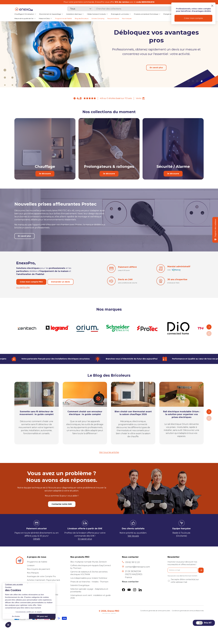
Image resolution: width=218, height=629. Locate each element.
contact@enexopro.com (137, 567)
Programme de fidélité (37, 562)
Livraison (31, 565)
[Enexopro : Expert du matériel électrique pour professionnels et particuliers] (23, 9)
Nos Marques (33, 573)
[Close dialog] (212, 6)
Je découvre (45, 173)
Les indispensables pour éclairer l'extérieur (88, 578)
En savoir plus (24, 236)
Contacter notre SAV (62, 504)
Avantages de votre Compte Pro (41, 576)
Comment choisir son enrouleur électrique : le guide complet (84, 413)
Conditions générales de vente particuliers (155, 611)
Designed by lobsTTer (109, 613)
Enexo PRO (113, 611)
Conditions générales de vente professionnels (188, 611)
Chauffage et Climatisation (24, 14)
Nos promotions (113, 18)
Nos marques (126, 18)
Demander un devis (60, 282)
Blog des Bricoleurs (81, 18)
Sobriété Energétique (79, 585)
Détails (36, 539)
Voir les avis (133, 536)
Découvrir (176, 58)
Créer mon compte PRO (31, 282)
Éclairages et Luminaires (120, 14)
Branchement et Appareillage (50, 14)
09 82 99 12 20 (132, 562)
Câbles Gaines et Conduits (96, 14)
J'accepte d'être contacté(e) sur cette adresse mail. (185, 580)
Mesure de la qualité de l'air (24, 18)
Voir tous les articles (109, 452)
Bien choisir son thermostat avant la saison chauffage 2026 (133, 413)
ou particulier (23, 287)
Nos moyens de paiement (38, 569)
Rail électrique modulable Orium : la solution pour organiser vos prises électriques (181, 414)
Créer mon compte (193, 18)
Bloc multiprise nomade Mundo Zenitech (88, 562)
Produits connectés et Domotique (146, 14)
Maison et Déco (44, 18)
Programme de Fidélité (63, 18)
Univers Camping (97, 18)
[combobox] (120, 8)
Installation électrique (74, 14)
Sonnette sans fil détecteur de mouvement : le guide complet (36, 413)
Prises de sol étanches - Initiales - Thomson (89, 582)
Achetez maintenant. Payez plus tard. (43, 580)
